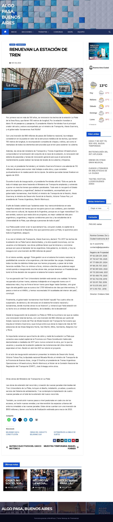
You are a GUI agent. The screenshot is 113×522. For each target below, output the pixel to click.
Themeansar (74, 518)
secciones (27, 32)
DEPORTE (43, 477)
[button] (109, 32)
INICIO (14, 32)
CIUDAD (12, 44)
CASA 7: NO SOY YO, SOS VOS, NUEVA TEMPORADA (98, 143)
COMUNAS (58, 32)
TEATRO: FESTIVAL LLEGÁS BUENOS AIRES (97, 181)
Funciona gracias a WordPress (45, 518)
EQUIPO (81, 32)
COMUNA (70, 477)
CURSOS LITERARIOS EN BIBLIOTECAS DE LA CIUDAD (98, 170)
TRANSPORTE (21, 44)
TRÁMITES (43, 32)
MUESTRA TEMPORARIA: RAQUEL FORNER (60, 447)
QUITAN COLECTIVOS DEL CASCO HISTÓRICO (25, 447)
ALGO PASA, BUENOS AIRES (27, 508)
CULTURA (16, 477)
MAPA (70, 32)
